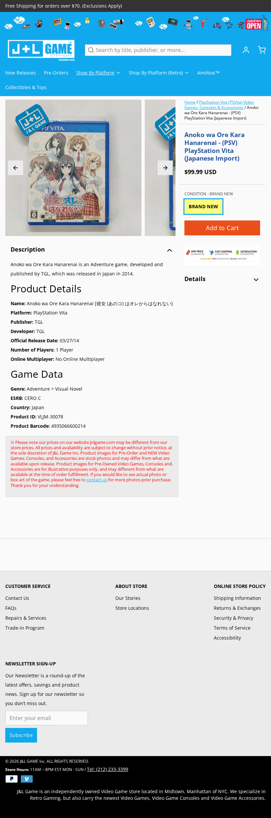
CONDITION (208, 194)
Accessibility (227, 638)
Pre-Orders (56, 73)
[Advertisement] (125, 521)
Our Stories (127, 598)
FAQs (11, 608)
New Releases (20, 73)
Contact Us (17, 598)
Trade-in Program (24, 628)
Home (190, 102)
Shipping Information (237, 598)
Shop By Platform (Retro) (156, 73)
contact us (97, 480)
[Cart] (259, 50)
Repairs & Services (25, 618)
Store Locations (132, 608)
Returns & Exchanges (237, 608)
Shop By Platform (95, 73)
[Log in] (243, 50)
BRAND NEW (203, 206)
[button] (222, 227)
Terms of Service (232, 628)
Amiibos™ (208, 73)
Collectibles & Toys (26, 87)
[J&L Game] (41, 50)
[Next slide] (165, 167)
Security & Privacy (233, 618)
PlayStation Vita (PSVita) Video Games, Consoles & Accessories (219, 104)
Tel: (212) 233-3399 (107, 769)
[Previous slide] (15, 167)
